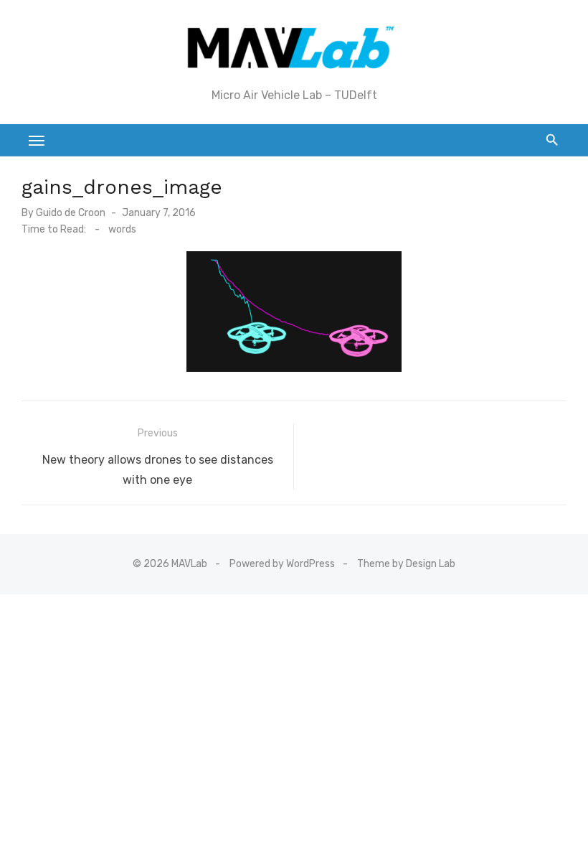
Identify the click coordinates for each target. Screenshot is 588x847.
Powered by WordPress (282, 564)
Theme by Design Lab (406, 564)
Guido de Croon (70, 213)
